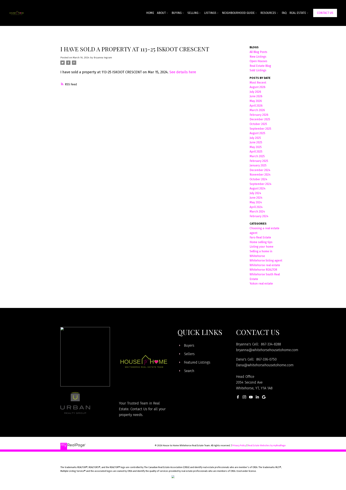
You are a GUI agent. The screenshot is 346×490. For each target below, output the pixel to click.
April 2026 (256, 105)
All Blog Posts (258, 52)
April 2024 (256, 207)
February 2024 (259, 216)
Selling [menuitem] (192, 13)
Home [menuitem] (150, 13)
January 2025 (258, 165)
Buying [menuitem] (177, 13)
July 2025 (255, 138)
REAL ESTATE (297, 13)
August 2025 (257, 133)
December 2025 (260, 119)
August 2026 (257, 87)
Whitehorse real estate (265, 265)
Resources (268, 13)
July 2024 (255, 193)
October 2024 (258, 179)
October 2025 (258, 124)
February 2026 (259, 115)
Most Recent (258, 82)
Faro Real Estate (260, 237)
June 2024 (256, 197)
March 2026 (257, 110)
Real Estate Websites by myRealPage (267, 445)
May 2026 (256, 101)
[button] (325, 13)
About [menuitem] (161, 13)
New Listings (258, 56)
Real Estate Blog (260, 66)
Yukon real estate (261, 283)
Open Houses (258, 61)
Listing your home (261, 246)
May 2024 (256, 202)
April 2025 (256, 151)
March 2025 (257, 156)
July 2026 (255, 91)
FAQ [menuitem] (284, 13)
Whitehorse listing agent (266, 260)
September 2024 (260, 184)
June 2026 (256, 96)
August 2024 (257, 188)
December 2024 (260, 170)
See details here (182, 72)
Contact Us (325, 13)
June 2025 (256, 142)
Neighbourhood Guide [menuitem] (238, 13)
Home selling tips (261, 242)
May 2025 (256, 147)
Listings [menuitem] (210, 13)
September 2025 (260, 128)
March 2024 (257, 211)
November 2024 (260, 174)
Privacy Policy (239, 445)
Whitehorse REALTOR (263, 269)
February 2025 (259, 161)
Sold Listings (258, 70)
